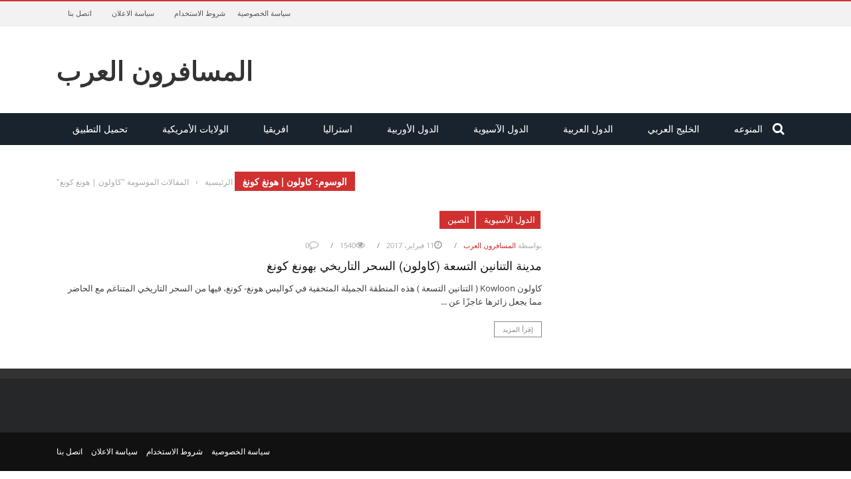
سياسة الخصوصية (264, 13)
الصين (458, 220)
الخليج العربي (673, 128)
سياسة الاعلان (133, 13)
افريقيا (276, 128)
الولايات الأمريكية (195, 128)
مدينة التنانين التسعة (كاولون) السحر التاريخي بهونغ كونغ (404, 264)
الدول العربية (588, 128)
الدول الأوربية (413, 128)
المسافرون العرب (155, 70)
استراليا (337, 128)
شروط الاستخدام (199, 13)
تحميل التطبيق (100, 128)
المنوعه (748, 128)
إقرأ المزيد (518, 329)
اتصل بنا (80, 13)
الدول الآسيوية (501, 128)
